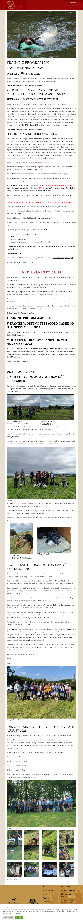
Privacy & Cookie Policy (68, 890)
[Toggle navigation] (73, 4)
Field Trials (46, 898)
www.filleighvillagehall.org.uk (63, 258)
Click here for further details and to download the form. (25, 85)
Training (45, 894)
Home (45, 886)
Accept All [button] (19, 917)
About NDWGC (48, 890)
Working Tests (47, 902)
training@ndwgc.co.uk (47, 158)
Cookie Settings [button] (8, 917)
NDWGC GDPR (66, 886)
